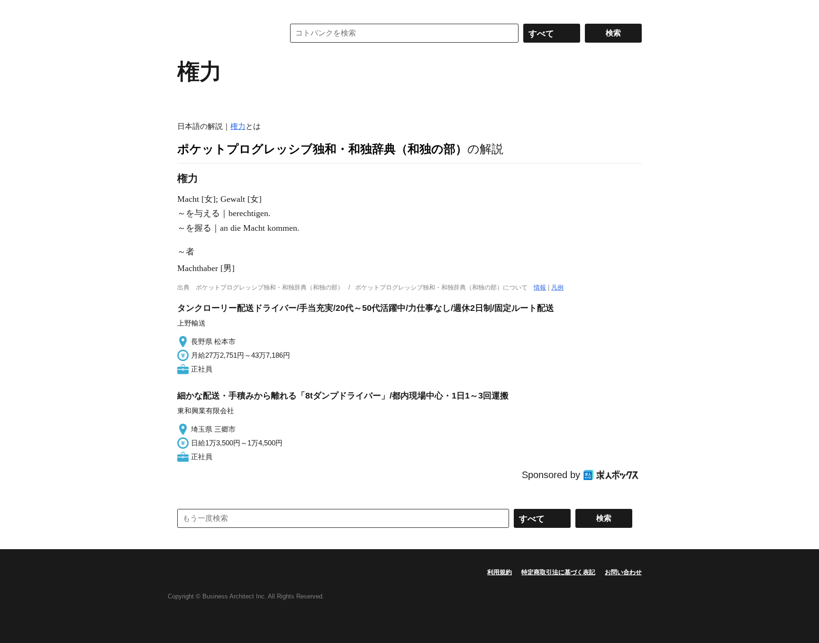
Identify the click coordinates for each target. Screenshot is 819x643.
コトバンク (224, 33)
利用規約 (499, 572)
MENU (186, 9)
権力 (238, 126)
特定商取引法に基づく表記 (558, 572)
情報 (540, 287)
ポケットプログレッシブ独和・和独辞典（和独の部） (322, 148)
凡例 (557, 287)
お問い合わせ (623, 572)
